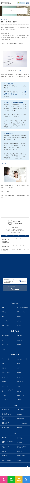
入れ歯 (3, 349)
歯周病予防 (19, 451)
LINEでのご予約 (5, 325)
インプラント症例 (5, 427)
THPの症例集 (19, 442)
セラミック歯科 (20, 381)
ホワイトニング (5, 344)
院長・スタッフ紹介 (21, 312)
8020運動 (19, 460)
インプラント (4, 340)
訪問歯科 (4, 395)
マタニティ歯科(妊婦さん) (20, 390)
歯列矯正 (19, 344)
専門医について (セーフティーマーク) (6, 414)
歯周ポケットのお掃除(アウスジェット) (21, 446)
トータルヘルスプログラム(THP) (7, 442)
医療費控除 (19, 427)
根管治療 (19, 368)
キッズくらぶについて (6, 372)
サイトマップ (19, 325)
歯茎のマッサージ (20, 395)
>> (17, 211)
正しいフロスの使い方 (6, 460)
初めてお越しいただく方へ (22, 307)
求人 (3, 316)
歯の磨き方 (4, 455)
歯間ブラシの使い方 (21, 455)
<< (13, 211)
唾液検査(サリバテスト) (20, 437)
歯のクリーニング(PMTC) (5, 446)
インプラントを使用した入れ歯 (8, 390)
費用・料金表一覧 (5, 335)
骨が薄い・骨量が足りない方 (5, 418)
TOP (4, 480)
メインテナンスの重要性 (22, 423)
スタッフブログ (5, 321)
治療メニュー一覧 (5, 359)
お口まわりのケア (5, 399)
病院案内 (4, 312)
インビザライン (5, 377)
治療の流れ (19, 414)
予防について (19, 335)
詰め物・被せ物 (20, 340)
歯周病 (18, 363)
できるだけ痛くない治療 (22, 359)
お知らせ (19, 316)
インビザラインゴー (21, 377)
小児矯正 (4, 381)
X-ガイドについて (20, 409)
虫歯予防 (4, 451)
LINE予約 (11, 480)
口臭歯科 (19, 399)
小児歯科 (4, 368)
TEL (26, 480)
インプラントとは (5, 409)
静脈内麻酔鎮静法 (20, 418)
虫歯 (3, 363)
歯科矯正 (19, 372)
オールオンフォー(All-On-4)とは (5, 423)
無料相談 (19, 480)
